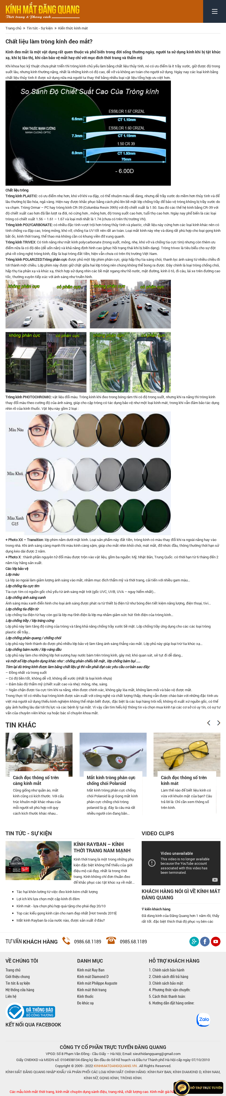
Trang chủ (13, 970)
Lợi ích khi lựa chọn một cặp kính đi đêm (48, 898)
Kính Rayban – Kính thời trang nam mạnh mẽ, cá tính (102, 847)
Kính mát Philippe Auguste (97, 983)
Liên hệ (11, 996)
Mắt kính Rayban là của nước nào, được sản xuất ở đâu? (61, 920)
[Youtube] (215, 941)
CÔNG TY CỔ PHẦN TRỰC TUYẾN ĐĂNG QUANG (113, 1047)
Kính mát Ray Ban (90, 970)
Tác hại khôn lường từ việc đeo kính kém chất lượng (57, 891)
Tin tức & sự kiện (18, 983)
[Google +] (194, 941)
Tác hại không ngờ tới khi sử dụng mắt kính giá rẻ (192, 780)
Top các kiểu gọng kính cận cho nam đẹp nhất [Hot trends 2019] (67, 913)
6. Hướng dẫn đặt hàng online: (171, 1003)
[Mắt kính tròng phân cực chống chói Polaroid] (45, 755)
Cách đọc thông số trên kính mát (116, 780)
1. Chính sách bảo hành (166, 970)
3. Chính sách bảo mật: (166, 983)
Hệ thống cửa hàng (20, 990)
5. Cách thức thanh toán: (167, 996)
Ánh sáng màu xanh (21, 603)
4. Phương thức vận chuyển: (169, 990)
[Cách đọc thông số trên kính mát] (119, 755)
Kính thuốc (85, 996)
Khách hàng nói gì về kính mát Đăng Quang (181, 894)
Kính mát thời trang (91, 990)
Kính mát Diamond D (93, 976)
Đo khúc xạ (85, 1003)
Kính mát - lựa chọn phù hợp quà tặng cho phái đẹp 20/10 (61, 905)
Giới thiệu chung (18, 976)
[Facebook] (205, 941)
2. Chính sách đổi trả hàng (168, 976)
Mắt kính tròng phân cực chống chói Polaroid (43, 780)
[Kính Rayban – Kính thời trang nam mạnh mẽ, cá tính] (39, 860)
